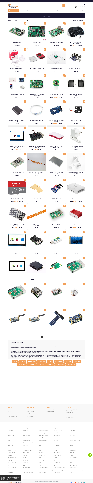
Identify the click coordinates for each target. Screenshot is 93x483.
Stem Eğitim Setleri (26, 440)
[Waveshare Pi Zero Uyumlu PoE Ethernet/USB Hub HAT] (76, 318)
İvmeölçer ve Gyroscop (43, 440)
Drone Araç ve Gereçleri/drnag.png (60, 470)
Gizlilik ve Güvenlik (30, 409)
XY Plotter (71, 438)
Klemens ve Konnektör (12, 452)
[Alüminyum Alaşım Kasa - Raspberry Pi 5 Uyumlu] (36, 240)
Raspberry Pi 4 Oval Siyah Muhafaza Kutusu (76, 95)
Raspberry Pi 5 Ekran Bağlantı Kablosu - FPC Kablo (36, 173)
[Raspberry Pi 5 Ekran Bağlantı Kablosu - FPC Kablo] (36, 162)
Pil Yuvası (25, 455)
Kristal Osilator (41, 448)
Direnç (71, 447)
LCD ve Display (41, 364)
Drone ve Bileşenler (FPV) (53, 10)
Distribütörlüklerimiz (11, 413)
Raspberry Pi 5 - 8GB (17, 42)
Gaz (24, 443)
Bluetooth (40, 465)
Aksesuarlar (25, 433)
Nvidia (71, 462)
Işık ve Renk (56, 443)
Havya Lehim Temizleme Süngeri (36, 198)
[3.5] (76, 240)
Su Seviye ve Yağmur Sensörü (75, 440)
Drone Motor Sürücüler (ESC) (13, 470)
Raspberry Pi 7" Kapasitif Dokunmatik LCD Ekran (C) (17, 147)
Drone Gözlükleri (57, 472)
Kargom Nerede (49, 413)
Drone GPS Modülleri (42, 472)
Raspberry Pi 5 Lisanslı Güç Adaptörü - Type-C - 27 (75, 147)
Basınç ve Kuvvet (11, 443)
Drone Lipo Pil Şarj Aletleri (28, 472)
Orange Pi (40, 462)
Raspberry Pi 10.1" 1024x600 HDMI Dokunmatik (56, 173)
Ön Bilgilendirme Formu (31, 413)
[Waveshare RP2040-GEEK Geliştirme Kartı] (56, 240)
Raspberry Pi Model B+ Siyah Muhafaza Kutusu (17, 121)
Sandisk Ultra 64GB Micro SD (17, 198)
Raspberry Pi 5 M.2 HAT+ (56, 276)
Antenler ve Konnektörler (43, 467)
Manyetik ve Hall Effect (43, 443)
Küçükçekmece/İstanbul (70, 412)
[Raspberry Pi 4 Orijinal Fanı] (56, 57)
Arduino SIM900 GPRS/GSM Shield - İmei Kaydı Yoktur (56, 199)
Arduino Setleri (41, 432)
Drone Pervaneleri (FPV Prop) (13, 469)
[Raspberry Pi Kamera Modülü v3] (56, 83)
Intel (70, 460)
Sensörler (50, 361)
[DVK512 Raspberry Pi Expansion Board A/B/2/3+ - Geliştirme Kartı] (36, 83)
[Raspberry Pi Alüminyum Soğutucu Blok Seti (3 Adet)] (76, 162)
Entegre (55, 450)
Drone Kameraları (26, 470)
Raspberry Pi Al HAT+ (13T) (76, 276)
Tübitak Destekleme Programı (13, 416)
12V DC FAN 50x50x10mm (76, 120)
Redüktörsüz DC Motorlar (43, 435)
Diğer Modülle (25, 460)
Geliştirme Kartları (32, 364)
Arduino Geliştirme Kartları (43, 460)
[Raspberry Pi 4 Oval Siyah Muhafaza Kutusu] (76, 83)
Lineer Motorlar (26, 438)
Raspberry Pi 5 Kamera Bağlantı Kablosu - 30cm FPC (37, 225)
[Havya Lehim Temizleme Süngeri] (36, 188)
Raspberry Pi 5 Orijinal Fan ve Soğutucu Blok (17, 173)
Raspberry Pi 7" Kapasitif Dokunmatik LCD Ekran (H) (17, 251)
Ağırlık (40, 445)
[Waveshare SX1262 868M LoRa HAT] (36, 318)
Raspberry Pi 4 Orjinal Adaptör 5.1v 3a (17, 68)
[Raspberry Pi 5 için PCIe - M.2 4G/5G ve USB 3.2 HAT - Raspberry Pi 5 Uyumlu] (36, 292)
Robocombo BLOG (11, 414)
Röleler (9, 448)
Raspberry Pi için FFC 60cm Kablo (36, 120)
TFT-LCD (24, 465)
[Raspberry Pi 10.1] (56, 162)
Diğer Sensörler (57, 445)
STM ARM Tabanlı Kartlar (12, 462)
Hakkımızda (10, 409)
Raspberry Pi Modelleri (58, 432)
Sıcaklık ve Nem (10, 445)
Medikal (40, 442)
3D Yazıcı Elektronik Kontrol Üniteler (29, 474)
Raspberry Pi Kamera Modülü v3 (56, 94)
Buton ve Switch (26, 452)
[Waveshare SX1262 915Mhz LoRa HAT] (17, 318)
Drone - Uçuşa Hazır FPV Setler (59, 467)
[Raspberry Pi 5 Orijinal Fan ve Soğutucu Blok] (17, 162)
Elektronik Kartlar (22, 364)
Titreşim (71, 442)
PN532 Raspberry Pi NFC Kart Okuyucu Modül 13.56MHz (56, 121)
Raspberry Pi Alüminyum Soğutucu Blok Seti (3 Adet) (76, 173)
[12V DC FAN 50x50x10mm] (76, 109)
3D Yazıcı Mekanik (42, 474)
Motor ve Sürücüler (81, 10)
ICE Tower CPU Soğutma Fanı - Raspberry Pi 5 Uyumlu (76, 303)
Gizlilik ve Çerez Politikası (14, 478)
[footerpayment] (77, 482)
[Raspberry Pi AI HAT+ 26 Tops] (17, 292)
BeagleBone (56, 460)
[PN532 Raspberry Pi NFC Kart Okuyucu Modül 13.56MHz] (56, 109)
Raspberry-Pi (25, 427)
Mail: (70, 417)
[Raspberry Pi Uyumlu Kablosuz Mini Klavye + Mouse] (76, 31)
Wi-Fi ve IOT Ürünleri (27, 467)
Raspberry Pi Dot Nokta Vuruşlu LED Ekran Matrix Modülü (17, 225)
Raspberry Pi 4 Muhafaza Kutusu (76, 224)
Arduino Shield (10, 432)
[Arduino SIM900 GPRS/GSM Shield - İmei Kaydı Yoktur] (56, 188)
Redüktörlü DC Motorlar (58, 437)
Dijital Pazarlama (47, 481)
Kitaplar (9, 440)
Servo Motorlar (10, 437)
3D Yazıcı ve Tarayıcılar (71, 364)
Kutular (40, 457)
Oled (8, 465)
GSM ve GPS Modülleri (12, 467)
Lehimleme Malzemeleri (12, 457)
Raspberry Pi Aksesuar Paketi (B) (17, 94)
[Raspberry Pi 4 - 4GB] (36, 31)
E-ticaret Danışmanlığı (41, 481)
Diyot (71, 448)
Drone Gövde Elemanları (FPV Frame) (45, 469)
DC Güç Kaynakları (57, 452)
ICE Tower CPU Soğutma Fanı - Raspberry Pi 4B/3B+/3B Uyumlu (56, 303)
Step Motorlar (72, 435)
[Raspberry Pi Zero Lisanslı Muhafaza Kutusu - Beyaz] (56, 136)
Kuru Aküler (41, 452)
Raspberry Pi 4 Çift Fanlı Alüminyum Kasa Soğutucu (37, 147)
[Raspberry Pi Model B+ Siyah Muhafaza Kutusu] (17, 109)
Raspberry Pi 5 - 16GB (56, 224)
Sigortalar (71, 445)
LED (55, 447)
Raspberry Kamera (11, 435)
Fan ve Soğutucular (26, 447)
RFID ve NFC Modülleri (74, 465)
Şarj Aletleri (10, 455)
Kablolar (55, 457)
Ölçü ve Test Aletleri (57, 455)
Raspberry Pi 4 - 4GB (37, 42)
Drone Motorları (26, 469)
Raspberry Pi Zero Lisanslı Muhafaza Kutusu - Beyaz (56, 147)
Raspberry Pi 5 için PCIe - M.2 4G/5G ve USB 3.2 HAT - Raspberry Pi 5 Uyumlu (36, 303)
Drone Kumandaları (57, 469)
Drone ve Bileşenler (61, 364)
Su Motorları (72, 437)
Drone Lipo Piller (73, 467)
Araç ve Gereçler (77, 361)
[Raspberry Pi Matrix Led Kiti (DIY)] (76, 57)
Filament (9, 474)
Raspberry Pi (39, 10)
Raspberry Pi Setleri (73, 433)
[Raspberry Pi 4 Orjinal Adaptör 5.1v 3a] (17, 57)
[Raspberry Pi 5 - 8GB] (17, 31)
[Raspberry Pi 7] (17, 136)
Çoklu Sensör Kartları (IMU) (28, 442)
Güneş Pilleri (72, 452)
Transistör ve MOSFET (12, 450)
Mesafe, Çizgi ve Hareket (74, 443)
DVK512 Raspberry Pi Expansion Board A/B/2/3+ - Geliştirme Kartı (36, 95)
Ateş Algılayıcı (25, 445)
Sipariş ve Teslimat (30, 411)
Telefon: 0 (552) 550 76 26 (70, 415)
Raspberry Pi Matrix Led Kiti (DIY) (75, 68)
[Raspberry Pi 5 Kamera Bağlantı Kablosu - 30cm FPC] (36, 214)
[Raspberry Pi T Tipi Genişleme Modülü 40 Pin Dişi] (56, 318)
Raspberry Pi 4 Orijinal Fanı (56, 68)
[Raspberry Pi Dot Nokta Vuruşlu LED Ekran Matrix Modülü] (17, 214)
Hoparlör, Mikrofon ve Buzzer (44, 447)
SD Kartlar (56, 433)
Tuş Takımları (10, 460)
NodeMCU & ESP (68, 10)
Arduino (27, 10)
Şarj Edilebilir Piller (42, 455)
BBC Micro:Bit (25, 462)
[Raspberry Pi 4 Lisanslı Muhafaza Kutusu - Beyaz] (76, 188)
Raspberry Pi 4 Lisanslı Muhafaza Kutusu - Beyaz (76, 199)
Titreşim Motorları (26, 437)
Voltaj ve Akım (56, 442)
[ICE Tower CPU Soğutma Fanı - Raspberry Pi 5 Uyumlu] (76, 292)
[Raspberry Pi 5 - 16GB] (56, 214)
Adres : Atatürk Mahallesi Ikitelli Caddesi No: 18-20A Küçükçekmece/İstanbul (75, 410)
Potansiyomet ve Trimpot (27, 450)
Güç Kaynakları (68, 361)
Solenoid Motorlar (11, 438)
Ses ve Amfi (56, 440)
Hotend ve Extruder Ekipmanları (75, 474)
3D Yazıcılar (72, 472)
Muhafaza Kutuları (26, 432)
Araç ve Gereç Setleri (73, 457)
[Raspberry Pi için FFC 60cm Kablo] (36, 109)
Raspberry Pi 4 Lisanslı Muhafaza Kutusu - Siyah (36, 277)
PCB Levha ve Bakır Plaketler (13, 447)
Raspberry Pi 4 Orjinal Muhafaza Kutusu (37, 68)
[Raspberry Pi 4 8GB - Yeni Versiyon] (56, 31)
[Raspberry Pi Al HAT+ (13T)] (76, 266)
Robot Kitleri (56, 438)
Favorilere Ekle (25, 23)
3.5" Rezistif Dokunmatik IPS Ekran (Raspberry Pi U (76, 251)
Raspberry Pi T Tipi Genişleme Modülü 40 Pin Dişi (56, 330)
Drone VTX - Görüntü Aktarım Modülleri (46, 470)
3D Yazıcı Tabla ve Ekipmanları (59, 474)
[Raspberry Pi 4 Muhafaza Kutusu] (76, 214)
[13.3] (17, 266)
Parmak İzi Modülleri (11, 442)
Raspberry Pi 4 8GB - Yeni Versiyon (56, 42)
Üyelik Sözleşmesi (30, 416)
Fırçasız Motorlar (57, 435)
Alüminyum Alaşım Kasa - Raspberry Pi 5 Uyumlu (37, 251)
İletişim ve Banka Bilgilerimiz (51, 409)
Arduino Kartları (72, 430)
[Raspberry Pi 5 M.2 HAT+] (56, 266)
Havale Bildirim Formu (50, 411)
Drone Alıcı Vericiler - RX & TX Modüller (76, 470)
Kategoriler (10, 20)
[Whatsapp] (90, 455)
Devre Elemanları (59, 361)
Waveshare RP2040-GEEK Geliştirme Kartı (56, 250)
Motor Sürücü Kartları (27, 435)
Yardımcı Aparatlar (42, 437)
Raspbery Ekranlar (42, 433)
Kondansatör (25, 448)
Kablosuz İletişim (50, 364)
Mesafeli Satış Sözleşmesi (31, 418)
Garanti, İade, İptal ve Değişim (32, 414)
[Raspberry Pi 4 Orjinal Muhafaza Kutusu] (36, 57)
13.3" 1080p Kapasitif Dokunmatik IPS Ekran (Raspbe (17, 277)
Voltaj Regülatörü (57, 448)
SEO (52, 481)
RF (54, 465)
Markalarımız (10, 411)
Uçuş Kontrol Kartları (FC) (74, 469)
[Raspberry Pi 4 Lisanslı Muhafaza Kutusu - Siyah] (36, 266)
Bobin (40, 450)
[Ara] (63, 5)
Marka (15, 20)
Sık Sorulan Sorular (49, 414)
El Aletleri (71, 455)
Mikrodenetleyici (73, 450)
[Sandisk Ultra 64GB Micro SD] (17, 188)
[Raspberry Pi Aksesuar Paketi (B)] (17, 83)
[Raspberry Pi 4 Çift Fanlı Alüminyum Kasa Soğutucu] (36, 136)
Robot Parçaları (41, 438)
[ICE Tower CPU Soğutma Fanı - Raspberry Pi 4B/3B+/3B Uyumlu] (56, 292)
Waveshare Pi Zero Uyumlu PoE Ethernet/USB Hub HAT (76, 330)
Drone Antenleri (10, 472)
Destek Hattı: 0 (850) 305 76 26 (71, 414)
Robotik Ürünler (42, 361)
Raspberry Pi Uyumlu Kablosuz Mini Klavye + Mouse (76, 43)
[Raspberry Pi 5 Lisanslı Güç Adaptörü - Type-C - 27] (76, 136)
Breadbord (25, 457)
